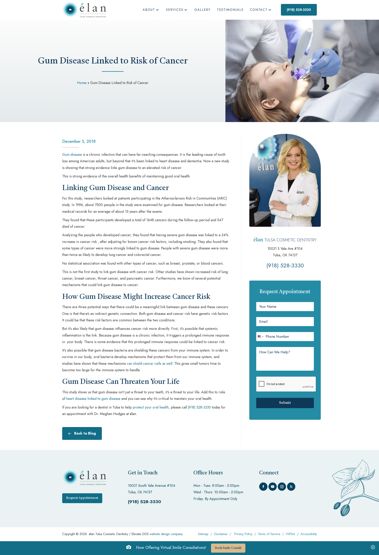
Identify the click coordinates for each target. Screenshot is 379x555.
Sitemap (203, 534)
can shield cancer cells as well (149, 363)
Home (81, 82)
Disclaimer (221, 534)
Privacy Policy (243, 534)
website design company (166, 534)
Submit (285, 403)
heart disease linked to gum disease (93, 398)
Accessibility (309, 534)
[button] (157, 10)
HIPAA (291, 534)
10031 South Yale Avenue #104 (151, 485)
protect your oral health (151, 407)
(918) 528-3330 (199, 407)
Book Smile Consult (228, 548)
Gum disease (72, 154)
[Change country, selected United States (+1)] (260, 336)
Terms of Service (269, 534)
